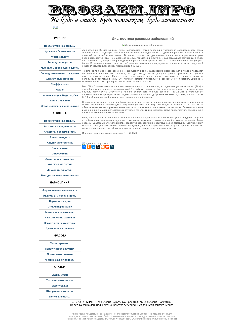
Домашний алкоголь (59, 170)
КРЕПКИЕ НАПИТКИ (60, 164)
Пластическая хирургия (59, 248)
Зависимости (60, 274)
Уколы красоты (59, 243)
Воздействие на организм (59, 45)
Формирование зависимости (59, 190)
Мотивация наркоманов (59, 212)
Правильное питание (60, 254)
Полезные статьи (59, 296)
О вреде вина (60, 153)
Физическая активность (59, 259)
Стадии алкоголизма (60, 142)
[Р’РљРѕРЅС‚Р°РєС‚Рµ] (84, 147)
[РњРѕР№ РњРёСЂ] (93, 147)
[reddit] (107, 147)
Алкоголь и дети (60, 137)
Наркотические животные (60, 223)
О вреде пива (60, 148)
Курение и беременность (60, 51)
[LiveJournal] (112, 147)
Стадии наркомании (60, 206)
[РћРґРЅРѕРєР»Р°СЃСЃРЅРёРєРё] (89, 147)
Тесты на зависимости (59, 280)
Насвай (59, 89)
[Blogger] (103, 147)
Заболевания (60, 285)
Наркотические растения (60, 217)
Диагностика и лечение (60, 228)
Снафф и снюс (60, 84)
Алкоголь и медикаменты (60, 126)
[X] (98, 147)
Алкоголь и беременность (60, 131)
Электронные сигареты (59, 78)
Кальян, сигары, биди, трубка (60, 95)
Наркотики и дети (60, 201)
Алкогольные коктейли (59, 159)
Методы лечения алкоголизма (60, 175)
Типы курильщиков (60, 62)
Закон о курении (60, 100)
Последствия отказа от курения (60, 73)
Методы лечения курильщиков (60, 106)
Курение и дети (60, 56)
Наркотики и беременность (59, 195)
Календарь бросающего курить (60, 67)
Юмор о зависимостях (59, 291)
